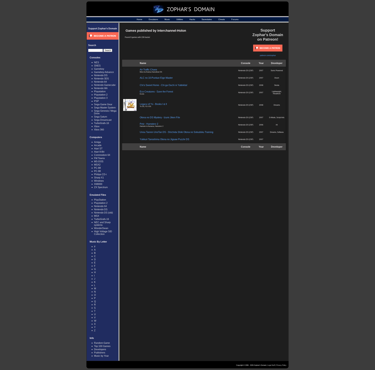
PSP (96, 101)
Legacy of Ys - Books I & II (153, 104)
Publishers (99, 352)
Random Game (102, 343)
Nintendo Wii (101, 88)
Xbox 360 (99, 129)
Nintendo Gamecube (105, 85)
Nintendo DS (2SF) (245, 71)
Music (167, 19)
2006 (261, 125)
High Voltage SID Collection (103, 232)
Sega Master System (105, 107)
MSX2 (97, 164)
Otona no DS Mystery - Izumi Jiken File (160, 117)
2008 (261, 85)
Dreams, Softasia (277, 132)
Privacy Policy (281, 365)
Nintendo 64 (100, 82)
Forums (234, 19)
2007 (261, 71)
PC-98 (97, 171)
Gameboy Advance (104, 72)
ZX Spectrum (101, 187)
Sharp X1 (99, 177)
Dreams (277, 105)
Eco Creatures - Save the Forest (156, 91)
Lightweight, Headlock (277, 93)
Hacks (192, 19)
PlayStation (100, 199)
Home (139, 19)
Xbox (96, 126)
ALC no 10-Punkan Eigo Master (156, 78)
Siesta (276, 85)
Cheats (221, 19)
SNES (97, 65)
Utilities (179, 19)
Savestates (207, 19)
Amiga (97, 142)
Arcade (98, 145)
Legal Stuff (271, 365)
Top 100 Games (102, 346)
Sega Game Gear (103, 104)
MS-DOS (98, 161)
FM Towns (99, 158)
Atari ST (98, 148)
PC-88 (97, 168)
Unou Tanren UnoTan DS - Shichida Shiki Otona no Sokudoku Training (176, 132)
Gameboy (99, 69)
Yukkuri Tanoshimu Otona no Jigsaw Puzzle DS (164, 139)
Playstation (100, 91)
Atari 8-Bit (99, 152)
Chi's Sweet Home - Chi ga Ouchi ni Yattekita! (163, 85)
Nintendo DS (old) (103, 212)
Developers (100, 349)
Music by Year (101, 356)
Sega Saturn (100, 116)
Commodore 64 (102, 155)
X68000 (98, 184)
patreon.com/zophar (268, 55)
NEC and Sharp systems (102, 223)
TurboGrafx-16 (101, 123)
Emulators (153, 19)
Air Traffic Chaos (148, 69)
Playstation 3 (101, 98)
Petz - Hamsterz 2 (149, 124)
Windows (99, 181)
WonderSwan (101, 228)
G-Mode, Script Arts (276, 117)
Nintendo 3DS (101, 78)
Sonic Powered (277, 71)
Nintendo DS (101, 75)
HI (277, 125)
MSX (96, 216)
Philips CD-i (100, 174)
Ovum (276, 78)
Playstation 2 (101, 94)
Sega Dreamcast (102, 120)
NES (96, 62)
